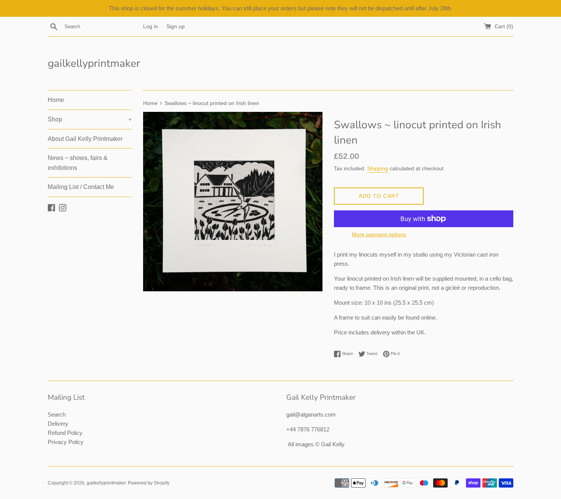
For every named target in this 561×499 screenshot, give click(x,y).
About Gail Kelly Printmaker (85, 139)
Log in (150, 26)
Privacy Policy (66, 442)
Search (57, 414)
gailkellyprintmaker (94, 63)
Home (56, 100)
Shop (90, 119)
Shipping (377, 168)
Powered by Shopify (148, 483)
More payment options (379, 234)
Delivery (58, 423)
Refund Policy (65, 433)
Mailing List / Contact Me (81, 187)
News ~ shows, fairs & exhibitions (78, 163)
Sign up (175, 26)
